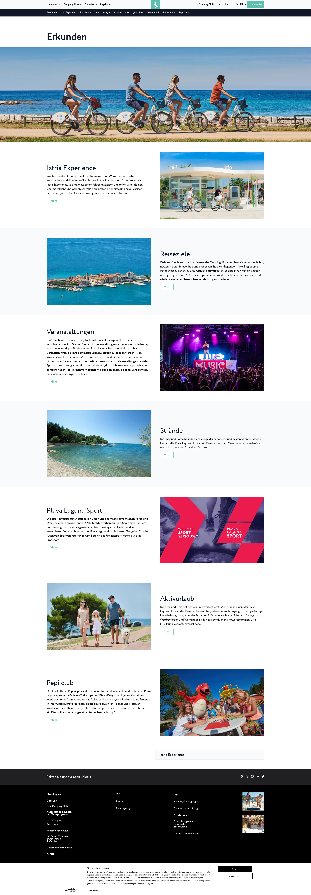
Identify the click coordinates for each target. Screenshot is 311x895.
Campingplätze (71, 4)
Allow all (235, 869)
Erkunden (89, 4)
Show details (92, 890)
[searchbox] (212, 9)
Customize (233, 876)
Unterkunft (52, 4)
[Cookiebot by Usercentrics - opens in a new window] (71, 890)
